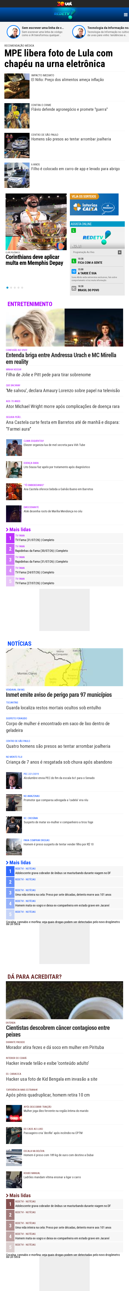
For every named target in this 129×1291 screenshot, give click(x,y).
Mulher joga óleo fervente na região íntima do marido (56, 1111)
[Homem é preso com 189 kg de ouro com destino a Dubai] (14, 1157)
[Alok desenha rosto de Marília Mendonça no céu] (14, 513)
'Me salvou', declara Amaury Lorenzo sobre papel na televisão (63, 390)
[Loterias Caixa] (94, 204)
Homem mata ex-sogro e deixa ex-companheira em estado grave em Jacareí (62, 905)
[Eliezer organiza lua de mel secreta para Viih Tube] (14, 447)
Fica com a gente (90, 262)
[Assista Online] (97, 237)
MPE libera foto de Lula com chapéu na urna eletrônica (58, 58)
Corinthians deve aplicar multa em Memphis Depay (34, 260)
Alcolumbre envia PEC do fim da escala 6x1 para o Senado (59, 778)
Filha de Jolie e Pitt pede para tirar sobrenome (48, 374)
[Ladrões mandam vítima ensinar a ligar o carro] (14, 1179)
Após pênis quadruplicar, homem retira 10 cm (48, 1095)
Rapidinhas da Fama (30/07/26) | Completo (41, 551)
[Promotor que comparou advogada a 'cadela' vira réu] (14, 802)
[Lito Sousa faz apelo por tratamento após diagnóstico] (14, 469)
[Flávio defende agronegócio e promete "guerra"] (17, 115)
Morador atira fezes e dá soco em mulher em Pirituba (55, 1047)
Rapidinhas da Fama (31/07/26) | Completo (41, 561)
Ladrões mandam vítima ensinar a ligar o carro (52, 1177)
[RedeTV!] (125, 14)
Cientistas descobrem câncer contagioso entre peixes (58, 1031)
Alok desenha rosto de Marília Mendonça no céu (53, 511)
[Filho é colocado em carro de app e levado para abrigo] (17, 175)
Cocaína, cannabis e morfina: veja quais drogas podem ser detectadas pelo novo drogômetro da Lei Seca (63, 923)
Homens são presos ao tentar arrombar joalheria (71, 139)
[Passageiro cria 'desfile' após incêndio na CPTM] (14, 1135)
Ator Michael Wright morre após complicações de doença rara (63, 406)
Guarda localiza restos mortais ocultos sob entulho (53, 707)
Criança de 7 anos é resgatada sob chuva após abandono (59, 762)
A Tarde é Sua (87, 273)
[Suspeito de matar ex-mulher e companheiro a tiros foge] (14, 824)
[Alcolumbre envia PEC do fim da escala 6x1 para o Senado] (14, 780)
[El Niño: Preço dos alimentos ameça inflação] (17, 86)
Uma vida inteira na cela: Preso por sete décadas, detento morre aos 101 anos (63, 895)
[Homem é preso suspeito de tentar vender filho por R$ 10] (14, 846)
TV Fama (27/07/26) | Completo (34, 583)
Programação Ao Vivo (83, 252)
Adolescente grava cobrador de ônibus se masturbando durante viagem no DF (63, 873)
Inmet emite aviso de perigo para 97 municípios (59, 694)
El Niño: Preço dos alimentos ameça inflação (67, 79)
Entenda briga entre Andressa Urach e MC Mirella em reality (61, 358)
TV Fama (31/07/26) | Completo (34, 540)
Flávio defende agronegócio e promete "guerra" (69, 109)
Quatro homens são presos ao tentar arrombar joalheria (58, 746)
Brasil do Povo (88, 290)
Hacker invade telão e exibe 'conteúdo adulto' (47, 1063)
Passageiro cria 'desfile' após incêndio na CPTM (53, 1133)
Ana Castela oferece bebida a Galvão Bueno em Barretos (58, 489)
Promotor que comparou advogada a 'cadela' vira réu (56, 800)
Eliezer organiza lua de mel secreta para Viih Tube (54, 445)
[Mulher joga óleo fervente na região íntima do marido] (14, 1113)
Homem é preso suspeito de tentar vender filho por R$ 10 (59, 844)
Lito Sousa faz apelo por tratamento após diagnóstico (57, 467)
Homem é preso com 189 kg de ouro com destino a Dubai (59, 1155)
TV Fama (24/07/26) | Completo (34, 572)
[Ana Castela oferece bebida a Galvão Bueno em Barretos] (14, 491)
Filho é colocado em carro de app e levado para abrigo (75, 168)
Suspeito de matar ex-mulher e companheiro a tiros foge (58, 822)
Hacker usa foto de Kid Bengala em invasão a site (51, 1079)
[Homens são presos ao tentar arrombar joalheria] (17, 145)
